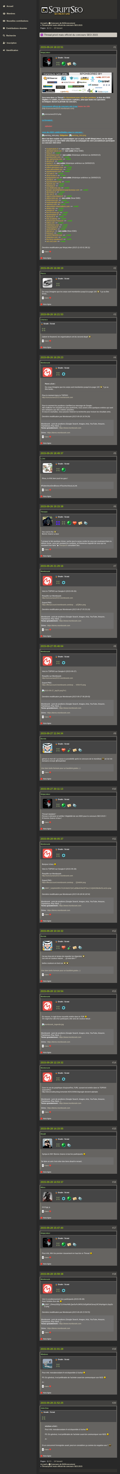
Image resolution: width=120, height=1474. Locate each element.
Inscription (12, 43)
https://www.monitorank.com (70, 428)
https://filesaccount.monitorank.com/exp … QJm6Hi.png (64, 882)
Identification (12, 50)
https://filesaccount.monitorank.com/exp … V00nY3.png (64, 685)
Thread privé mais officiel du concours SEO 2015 (62, 25)
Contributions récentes (16, 28)
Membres (11, 13)
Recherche (11, 36)
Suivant (59, 28)
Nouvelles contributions (17, 21)
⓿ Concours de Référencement (62, 23)
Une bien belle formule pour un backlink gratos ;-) (60, 768)
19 (55, 28)
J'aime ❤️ (47, 252)
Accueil (10, 6)
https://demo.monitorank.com (58, 433)
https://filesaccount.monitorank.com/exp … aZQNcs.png (64, 605)
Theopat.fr (63, 545)
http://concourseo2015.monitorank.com (58, 108)
